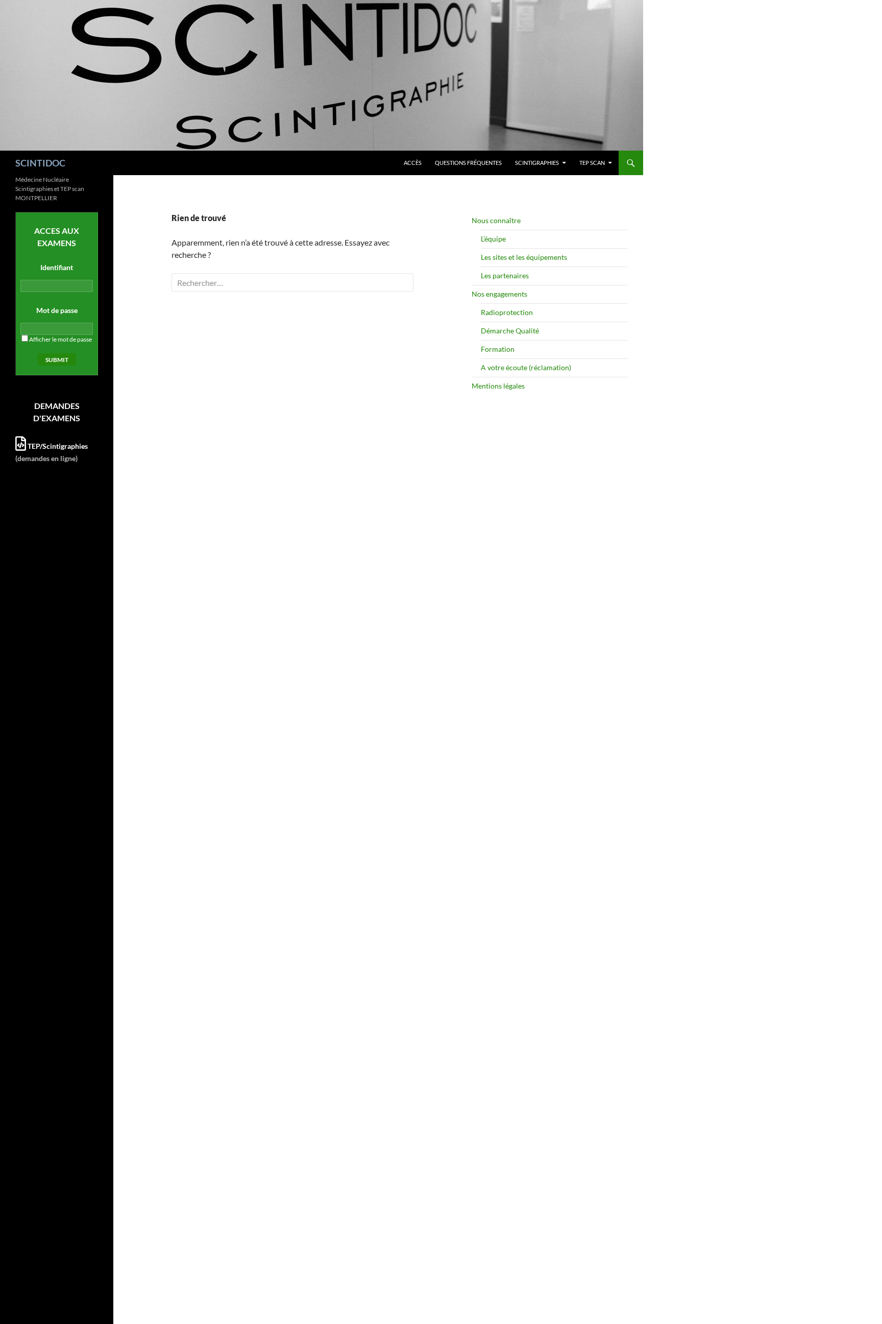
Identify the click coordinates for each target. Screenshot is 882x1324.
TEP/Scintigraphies (57, 446)
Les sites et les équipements (524, 257)
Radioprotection (507, 312)
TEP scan (592, 162)
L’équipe (493, 238)
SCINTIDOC (40, 162)
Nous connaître (496, 220)
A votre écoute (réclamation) (526, 367)
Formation (497, 349)
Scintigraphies (537, 162)
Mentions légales (498, 385)
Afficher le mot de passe (60, 339)
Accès (413, 162)
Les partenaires (505, 275)
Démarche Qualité (510, 330)
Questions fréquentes (468, 162)
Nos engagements (499, 294)
